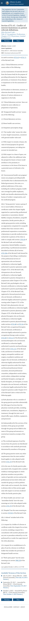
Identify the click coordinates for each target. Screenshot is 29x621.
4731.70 (9, 462)
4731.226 (4, 253)
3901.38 (18, 560)
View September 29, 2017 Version (15, 587)
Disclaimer (8, 607)
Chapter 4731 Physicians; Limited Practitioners (13, 37)
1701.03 (22, 239)
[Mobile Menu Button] (2, 3)
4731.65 (16, 57)
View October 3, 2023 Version (12, 594)
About (22, 607)
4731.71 (23, 57)
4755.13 (11, 338)
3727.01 (10, 513)
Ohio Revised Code (8, 32)
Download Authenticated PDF (12, 53)
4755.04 (4, 338)
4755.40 (13, 324)
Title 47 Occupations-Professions (13, 34)
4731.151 (13, 349)
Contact (16, 607)
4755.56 (21, 324)
